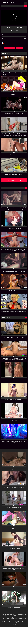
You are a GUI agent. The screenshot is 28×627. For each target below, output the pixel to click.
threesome (20, 47)
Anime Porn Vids (9, 2)
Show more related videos (14, 180)
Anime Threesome (10, 47)
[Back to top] (24, 623)
